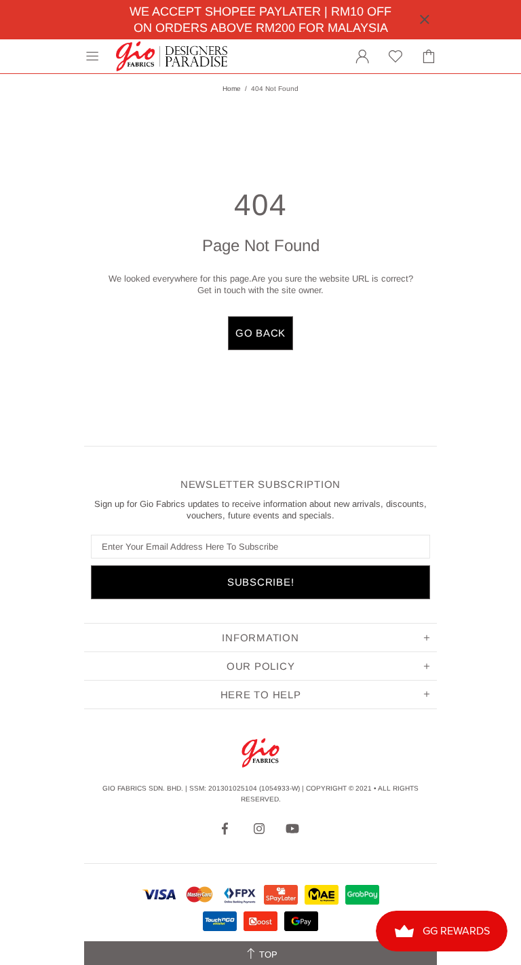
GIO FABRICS (171, 56)
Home (232, 88)
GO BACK (260, 333)
